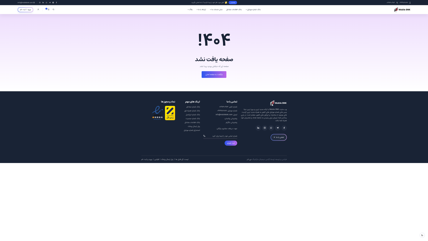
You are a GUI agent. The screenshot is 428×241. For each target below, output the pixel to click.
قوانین (156, 159)
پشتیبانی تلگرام (231, 122)
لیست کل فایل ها (181, 159)
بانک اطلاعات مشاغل (234, 9)
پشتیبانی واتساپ (230, 118)
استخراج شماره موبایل (192, 130)
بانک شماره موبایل (254, 9)
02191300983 (223, 106)
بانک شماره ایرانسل (193, 114)
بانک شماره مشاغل (193, 106)
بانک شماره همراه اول (192, 110)
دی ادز (249, 159)
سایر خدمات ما (216, 9)
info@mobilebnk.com (25, 3)
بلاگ (190, 9)
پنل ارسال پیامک (194, 126)
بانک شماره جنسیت (193, 118)
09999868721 (222, 110)
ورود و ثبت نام (146, 159)
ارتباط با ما (202, 9)
